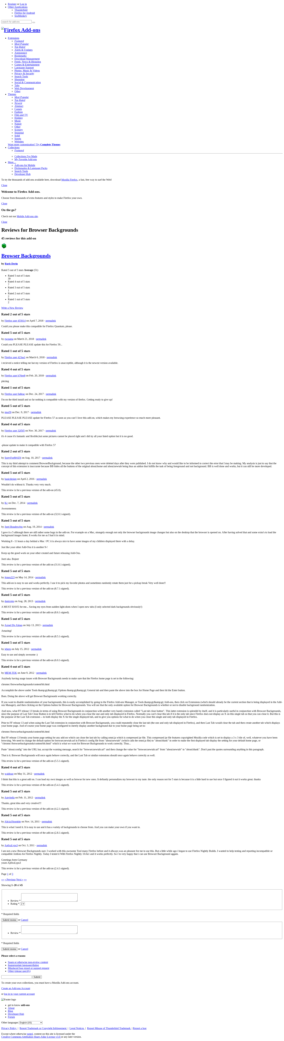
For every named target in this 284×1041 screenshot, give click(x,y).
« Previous (10, 879)
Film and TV (21, 115)
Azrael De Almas (13, 625)
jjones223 (10, 577)
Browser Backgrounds (26, 256)
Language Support (24, 67)
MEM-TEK (11, 672)
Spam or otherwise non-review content (28, 962)
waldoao (9, 773)
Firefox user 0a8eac (15, 394)
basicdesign (11, 479)
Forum (11, 1017)
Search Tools (21, 76)
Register (12, 4)
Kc (6, 503)
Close (4, 185)
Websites (19, 141)
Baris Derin (11, 263)
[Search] (33, 22)
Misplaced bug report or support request (28, 968)
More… (12, 162)
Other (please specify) (19, 971)
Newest (18, 103)
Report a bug (139, 1028)
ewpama (9, 339)
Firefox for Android (24, 13)
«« (2, 879)
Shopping (19, 79)
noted (30, 1033)
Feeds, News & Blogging (27, 61)
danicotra (9, 601)
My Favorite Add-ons (25, 159)
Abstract (18, 106)
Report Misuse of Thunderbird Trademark (109, 1028)
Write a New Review (12, 307)
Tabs (16, 85)
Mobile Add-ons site (27, 216)
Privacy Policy (9, 1028)
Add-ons (30, 30)
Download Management (27, 58)
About (11, 1008)
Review (16, 900)
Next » (19, 879)
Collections (14, 147)
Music (17, 120)
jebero (8, 649)
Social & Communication (27, 82)
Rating (15, 903)
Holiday (18, 118)
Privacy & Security (24, 73)
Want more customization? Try (34, 144)
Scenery (18, 129)
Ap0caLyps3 (11, 845)
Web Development (24, 88)
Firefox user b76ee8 (15, 375)
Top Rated (19, 47)
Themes (12, 94)
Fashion (18, 112)
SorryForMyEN (13, 457)
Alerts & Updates (23, 49)
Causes (18, 109)
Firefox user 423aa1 (15, 357)
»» (25, 879)
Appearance (20, 52)
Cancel (24, 919)
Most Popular (21, 44)
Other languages (9, 1022)
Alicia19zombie (12, 821)
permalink (51, 320)
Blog (10, 1011)
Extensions (13, 38)
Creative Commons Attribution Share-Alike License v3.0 (31, 1036)
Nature (18, 123)
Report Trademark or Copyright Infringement (43, 1028)
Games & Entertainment (26, 64)
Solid (17, 135)
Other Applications (17, 7)
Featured (19, 41)
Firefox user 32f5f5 (15, 430)
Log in (23, 4)
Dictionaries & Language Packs (30, 168)
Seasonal (19, 132)
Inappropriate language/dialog (23, 965)
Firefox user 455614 (15, 320)
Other (17, 91)
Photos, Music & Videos (27, 70)
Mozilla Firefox (69, 179)
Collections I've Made (25, 156)
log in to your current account (19, 994)
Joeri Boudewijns (14, 526)
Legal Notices (77, 1028)
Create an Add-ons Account (15, 988)
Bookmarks (20, 55)
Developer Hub (22, 174)
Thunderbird (20, 10)
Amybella (9, 797)
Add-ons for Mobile (24, 165)
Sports (17, 138)
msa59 (8, 412)
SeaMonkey (20, 15)
